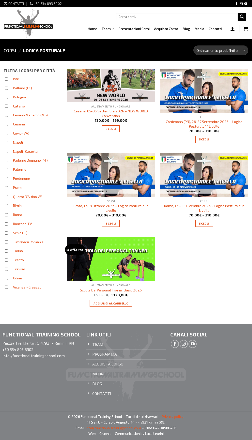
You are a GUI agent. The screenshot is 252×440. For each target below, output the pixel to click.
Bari (16, 79)
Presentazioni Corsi (134, 29)
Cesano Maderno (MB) (30, 115)
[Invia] (242, 17)
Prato (17, 187)
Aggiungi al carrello (111, 303)
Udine (17, 278)
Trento (18, 260)
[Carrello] (245, 28)
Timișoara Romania (28, 242)
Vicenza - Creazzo (27, 287)
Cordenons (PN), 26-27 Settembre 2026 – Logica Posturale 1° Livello (204, 124)
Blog (186, 29)
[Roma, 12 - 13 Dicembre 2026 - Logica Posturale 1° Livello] (204, 175)
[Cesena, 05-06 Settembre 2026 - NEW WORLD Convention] (111, 85)
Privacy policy (173, 416)
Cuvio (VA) (21, 133)
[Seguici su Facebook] (236, 4)
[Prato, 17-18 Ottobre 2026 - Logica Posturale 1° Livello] (111, 175)
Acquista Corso (166, 29)
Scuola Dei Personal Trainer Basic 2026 (111, 290)
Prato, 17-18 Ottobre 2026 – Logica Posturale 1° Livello (111, 208)
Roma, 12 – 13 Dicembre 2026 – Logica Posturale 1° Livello (204, 208)
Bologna (19, 97)
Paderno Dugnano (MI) (30, 160)
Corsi (10, 50)
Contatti (215, 29)
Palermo (19, 169)
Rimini (17, 205)
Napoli (18, 142)
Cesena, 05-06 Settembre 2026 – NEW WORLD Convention (111, 113)
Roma (17, 214)
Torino (18, 251)
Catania (19, 106)
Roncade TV (22, 224)
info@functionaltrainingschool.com (113, 428)
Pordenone (21, 178)
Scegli (111, 128)
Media (199, 29)
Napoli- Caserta (25, 151)
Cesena (19, 124)
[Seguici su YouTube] (245, 4)
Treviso (19, 269)
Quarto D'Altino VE (27, 197)
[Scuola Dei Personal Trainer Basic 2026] (111, 259)
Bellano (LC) (22, 88)
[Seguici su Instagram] (241, 4)
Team (106, 29)
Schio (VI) (20, 233)
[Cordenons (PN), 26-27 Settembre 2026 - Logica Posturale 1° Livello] (204, 91)
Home (92, 29)
